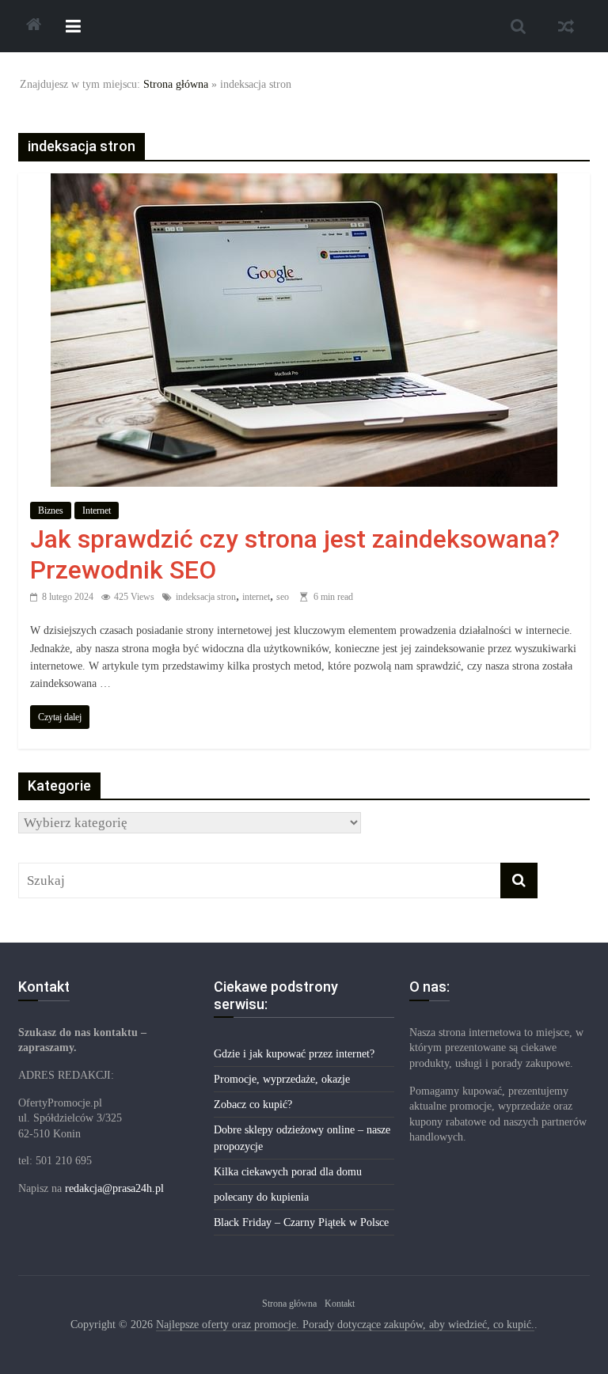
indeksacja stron (206, 596)
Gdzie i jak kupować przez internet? (294, 1054)
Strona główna (175, 84)
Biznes (50, 510)
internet (256, 596)
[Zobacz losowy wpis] (566, 26)
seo (282, 596)
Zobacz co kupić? (253, 1104)
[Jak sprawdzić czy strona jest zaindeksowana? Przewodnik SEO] (304, 184)
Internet (96, 510)
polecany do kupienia (261, 1197)
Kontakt (340, 1303)
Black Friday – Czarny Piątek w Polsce (301, 1222)
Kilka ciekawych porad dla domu (288, 1172)
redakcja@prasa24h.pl (114, 1188)
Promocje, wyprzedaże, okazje (282, 1079)
